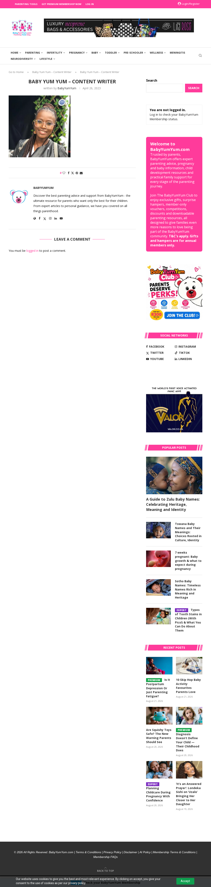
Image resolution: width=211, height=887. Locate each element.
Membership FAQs (105, 857)
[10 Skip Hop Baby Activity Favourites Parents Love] (189, 666)
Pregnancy (77, 52)
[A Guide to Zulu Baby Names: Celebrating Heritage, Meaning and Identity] (174, 475)
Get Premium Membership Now (61, 4)
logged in (32, 251)
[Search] (200, 56)
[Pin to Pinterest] (77, 173)
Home (14, 52)
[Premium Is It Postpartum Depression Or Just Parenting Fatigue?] (159, 666)
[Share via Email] (81, 173)
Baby (94, 52)
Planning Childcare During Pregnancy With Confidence (158, 792)
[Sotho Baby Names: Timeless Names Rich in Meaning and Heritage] (158, 587)
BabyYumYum (66, 88)
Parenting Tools (26, 4)
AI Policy (145, 852)
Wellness (156, 52)
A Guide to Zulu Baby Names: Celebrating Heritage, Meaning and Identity (173, 504)
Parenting (32, 52)
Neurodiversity (22, 59)
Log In (90, 4)
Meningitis (177, 52)
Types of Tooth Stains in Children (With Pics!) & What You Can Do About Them (188, 620)
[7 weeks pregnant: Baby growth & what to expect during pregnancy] (158, 559)
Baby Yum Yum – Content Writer (52, 72)
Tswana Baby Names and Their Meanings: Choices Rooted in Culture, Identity (188, 532)
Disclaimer (130, 852)
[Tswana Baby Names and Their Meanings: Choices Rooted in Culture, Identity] (158, 530)
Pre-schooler (133, 52)
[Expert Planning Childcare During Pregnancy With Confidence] (159, 770)
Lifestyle (46, 59)
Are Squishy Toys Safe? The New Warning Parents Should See (158, 736)
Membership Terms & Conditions (174, 852)
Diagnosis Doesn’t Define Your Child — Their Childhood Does (187, 740)
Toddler (111, 52)
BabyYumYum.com (61, 852)
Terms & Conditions (88, 852)
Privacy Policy (112, 852)
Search (151, 80)
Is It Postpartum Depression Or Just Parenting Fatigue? (158, 688)
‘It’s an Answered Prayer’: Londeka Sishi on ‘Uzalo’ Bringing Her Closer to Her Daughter (188, 794)
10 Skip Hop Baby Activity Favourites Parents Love (188, 686)
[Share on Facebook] (68, 173)
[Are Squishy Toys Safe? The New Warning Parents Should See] (159, 716)
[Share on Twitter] (72, 173)
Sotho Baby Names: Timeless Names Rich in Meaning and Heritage (188, 589)
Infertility (54, 52)
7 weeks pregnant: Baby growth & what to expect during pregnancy (188, 561)
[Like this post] (63, 173)
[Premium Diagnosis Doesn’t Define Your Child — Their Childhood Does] (189, 716)
